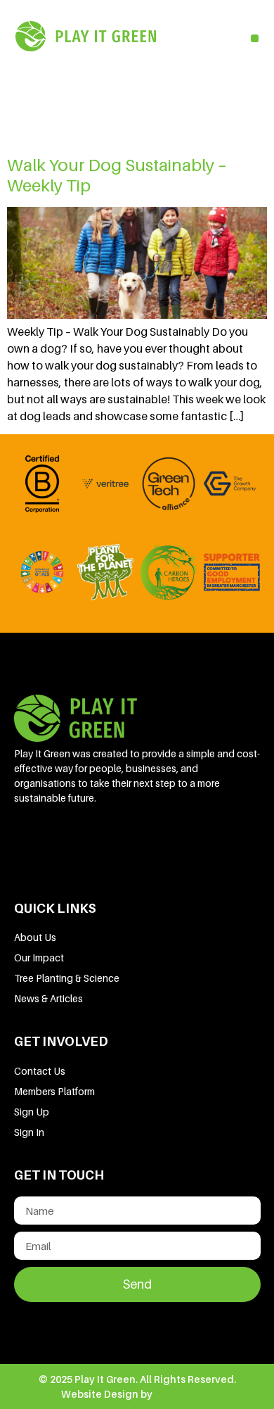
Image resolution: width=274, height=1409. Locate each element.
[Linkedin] (31, 843)
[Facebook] (79, 843)
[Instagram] (175, 843)
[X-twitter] (127, 843)
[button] (255, 38)
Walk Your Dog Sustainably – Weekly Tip (117, 175)
